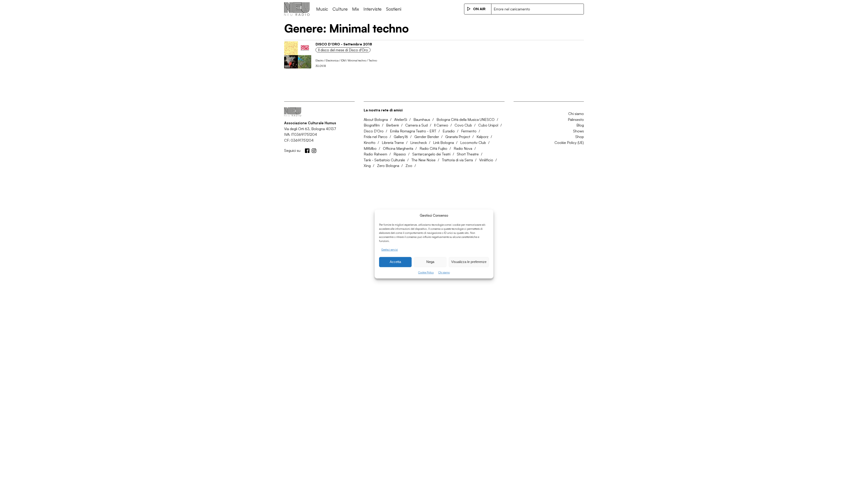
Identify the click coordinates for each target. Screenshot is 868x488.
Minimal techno (357, 60)
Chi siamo (444, 272)
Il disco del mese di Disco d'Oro (343, 50)
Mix (355, 9)
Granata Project (457, 136)
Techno (372, 60)
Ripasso (400, 154)
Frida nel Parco (375, 136)
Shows (578, 131)
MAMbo (370, 148)
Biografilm (372, 125)
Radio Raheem (375, 154)
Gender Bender (426, 136)
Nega (430, 262)
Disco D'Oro (374, 131)
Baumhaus (421, 119)
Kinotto (369, 142)
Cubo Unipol (488, 125)
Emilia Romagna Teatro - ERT (413, 131)
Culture (340, 9)
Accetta (395, 262)
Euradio (449, 131)
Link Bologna (443, 142)
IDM (343, 60)
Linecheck (418, 142)
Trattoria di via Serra (457, 160)
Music (322, 9)
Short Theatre (468, 154)
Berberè (392, 125)
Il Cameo (441, 125)
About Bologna (376, 119)
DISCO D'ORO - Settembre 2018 (344, 44)
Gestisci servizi (389, 249)
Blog (580, 125)
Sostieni (393, 9)
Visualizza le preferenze (468, 262)
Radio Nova (463, 148)
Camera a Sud (416, 125)
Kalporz (482, 136)
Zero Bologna (388, 165)
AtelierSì (400, 119)
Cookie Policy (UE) (569, 142)
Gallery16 (401, 136)
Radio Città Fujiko (433, 148)
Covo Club (463, 125)
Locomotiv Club (473, 142)
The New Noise (423, 160)
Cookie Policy (426, 272)
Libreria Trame (393, 142)
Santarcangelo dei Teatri (431, 154)
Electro (319, 60)
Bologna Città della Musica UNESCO (465, 119)
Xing (367, 165)
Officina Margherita (398, 148)
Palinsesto (576, 119)
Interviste (372, 9)
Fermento (468, 131)
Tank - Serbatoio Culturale (384, 160)
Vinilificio (486, 160)
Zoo (409, 165)
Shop (579, 136)
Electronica (332, 60)
